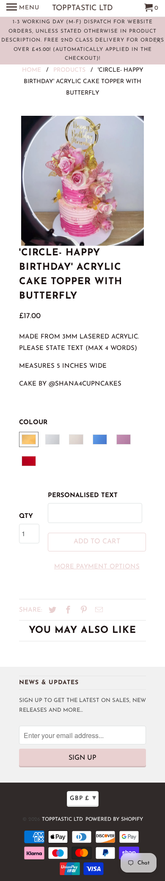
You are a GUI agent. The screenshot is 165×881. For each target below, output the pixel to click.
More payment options (97, 567)
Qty (26, 516)
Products (69, 70)
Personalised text (83, 495)
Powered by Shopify (114, 819)
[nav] (22, 8)
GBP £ (83, 798)
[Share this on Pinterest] (82, 611)
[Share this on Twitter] (51, 611)
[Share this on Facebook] (67, 611)
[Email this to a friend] (97, 611)
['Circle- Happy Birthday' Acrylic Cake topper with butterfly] (82, 181)
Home (31, 70)
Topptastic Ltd (62, 819)
